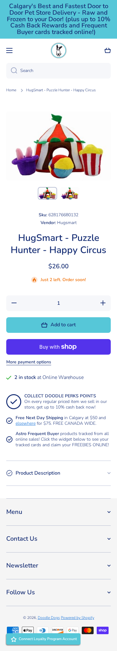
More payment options (28, 362)
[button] (108, 50)
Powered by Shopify (77, 617)
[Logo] (58, 50)
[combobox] (58, 71)
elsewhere (26, 423)
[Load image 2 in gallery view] (70, 193)
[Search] (11, 71)
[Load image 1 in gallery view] (47, 193)
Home (11, 90)
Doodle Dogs (49, 617)
